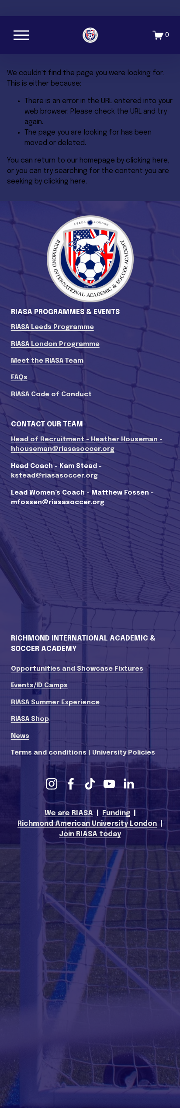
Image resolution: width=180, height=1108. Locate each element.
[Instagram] (51, 784)
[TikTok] (90, 784)
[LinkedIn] (128, 784)
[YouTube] (109, 784)
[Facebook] (71, 784)
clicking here (147, 160)
